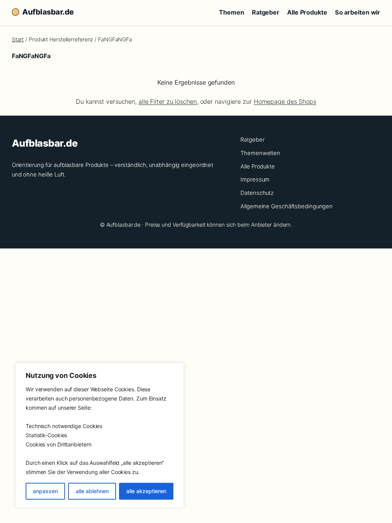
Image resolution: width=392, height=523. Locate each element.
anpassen (45, 491)
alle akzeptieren (146, 491)
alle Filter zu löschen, (168, 101)
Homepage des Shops (285, 101)
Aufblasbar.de (48, 11)
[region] (99, 435)
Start (18, 39)
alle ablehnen (92, 491)
